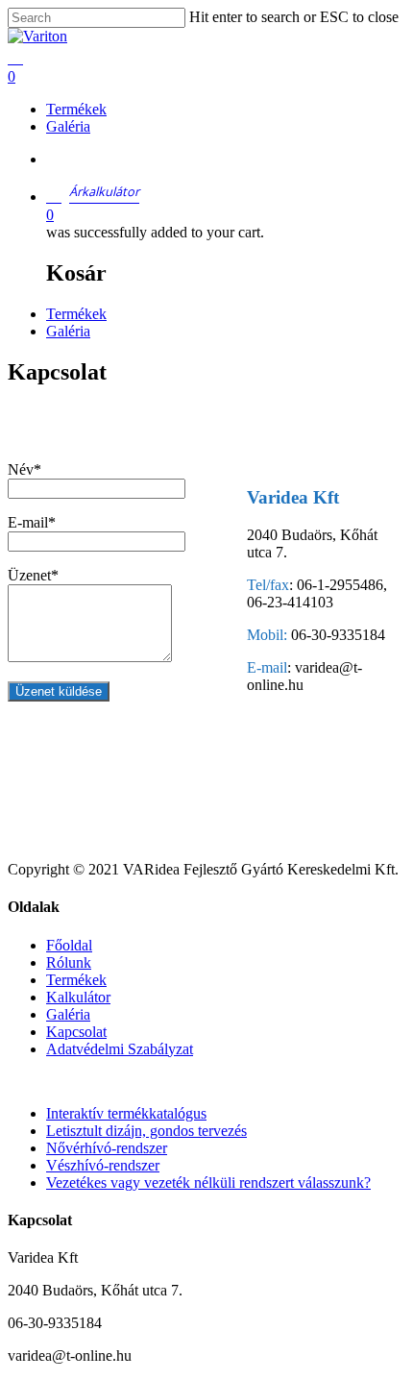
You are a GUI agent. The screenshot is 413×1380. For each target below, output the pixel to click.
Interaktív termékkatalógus (126, 1113)
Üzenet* (33, 575)
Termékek (76, 314)
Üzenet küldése (58, 691)
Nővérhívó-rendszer (106, 1148)
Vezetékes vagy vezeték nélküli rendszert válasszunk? (208, 1182)
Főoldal (69, 945)
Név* (24, 469)
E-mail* (32, 522)
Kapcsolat (76, 1031)
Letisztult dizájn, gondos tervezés (146, 1130)
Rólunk (68, 962)
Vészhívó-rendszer (102, 1165)
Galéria (68, 331)
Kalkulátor (78, 997)
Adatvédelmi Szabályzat (119, 1049)
